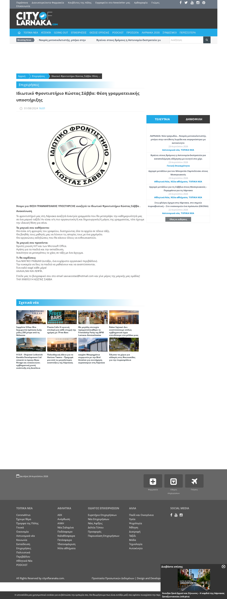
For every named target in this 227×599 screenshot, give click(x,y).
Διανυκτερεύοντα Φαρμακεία (48, 2)
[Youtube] (193, 2)
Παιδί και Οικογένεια (141, 515)
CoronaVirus (23, 515)
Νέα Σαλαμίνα (65, 527)
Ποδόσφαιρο (64, 531)
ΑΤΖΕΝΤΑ (46, 32)
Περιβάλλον (23, 556)
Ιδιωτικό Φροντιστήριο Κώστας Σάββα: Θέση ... (76, 76)
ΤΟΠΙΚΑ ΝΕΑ (31, 32)
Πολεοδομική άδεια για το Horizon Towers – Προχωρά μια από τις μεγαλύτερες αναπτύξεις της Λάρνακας (60, 358)
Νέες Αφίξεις (95, 523)
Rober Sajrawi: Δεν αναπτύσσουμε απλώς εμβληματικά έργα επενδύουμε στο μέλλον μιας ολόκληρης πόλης (123, 332)
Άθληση (133, 527)
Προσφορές (94, 531)
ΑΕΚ (59, 515)
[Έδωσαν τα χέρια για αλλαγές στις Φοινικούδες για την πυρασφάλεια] (124, 344)
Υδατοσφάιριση (66, 544)
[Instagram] (199, 2)
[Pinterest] (204, 2)
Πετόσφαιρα (64, 540)
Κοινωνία (21, 540)
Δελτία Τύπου (96, 527)
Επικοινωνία (23, 6)
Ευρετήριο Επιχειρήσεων (102, 515)
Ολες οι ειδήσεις (178, 219)
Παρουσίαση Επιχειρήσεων (103, 535)
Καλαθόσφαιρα (66, 535)
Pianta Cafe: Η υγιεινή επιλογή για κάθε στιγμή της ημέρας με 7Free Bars (61, 330)
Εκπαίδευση (23, 544)
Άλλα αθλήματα (179, 181)
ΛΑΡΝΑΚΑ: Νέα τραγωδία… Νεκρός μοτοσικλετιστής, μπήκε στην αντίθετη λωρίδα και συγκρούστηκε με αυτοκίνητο (178, 139)
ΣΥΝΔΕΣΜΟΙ (170, 32)
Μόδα (132, 540)
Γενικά (20, 527)
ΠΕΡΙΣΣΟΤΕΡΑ (188, 32)
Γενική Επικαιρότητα (178, 165)
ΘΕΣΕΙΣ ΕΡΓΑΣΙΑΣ (99, 32)
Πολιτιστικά (23, 552)
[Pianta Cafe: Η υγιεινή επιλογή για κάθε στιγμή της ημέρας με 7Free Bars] (62, 317)
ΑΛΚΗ (60, 523)
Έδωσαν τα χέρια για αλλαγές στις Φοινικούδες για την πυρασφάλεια (122, 357)
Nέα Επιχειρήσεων (98, 519)
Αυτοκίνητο (136, 548)
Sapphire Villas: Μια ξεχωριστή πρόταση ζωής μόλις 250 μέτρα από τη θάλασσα (29, 331)
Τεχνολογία (135, 544)
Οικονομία (22, 531)
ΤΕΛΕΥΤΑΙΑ (162, 119)
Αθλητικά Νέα (161, 181)
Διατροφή (134, 531)
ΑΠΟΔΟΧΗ (187, 595)
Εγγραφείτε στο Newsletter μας (112, 2)
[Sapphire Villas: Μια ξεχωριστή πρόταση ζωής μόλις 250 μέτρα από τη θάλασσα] (31, 317)
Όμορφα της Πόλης (27, 523)
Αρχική (21, 76)
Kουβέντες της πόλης (80, 2)
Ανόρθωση (63, 519)
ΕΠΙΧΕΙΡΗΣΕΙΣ (79, 32)
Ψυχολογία (135, 523)
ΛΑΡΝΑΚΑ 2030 (151, 32)
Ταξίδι (132, 535)
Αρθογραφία (141, 2)
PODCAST (117, 32)
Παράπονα (22, 2)
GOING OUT (61, 32)
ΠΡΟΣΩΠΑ (132, 32)
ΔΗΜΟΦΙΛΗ (194, 119)
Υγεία (132, 519)
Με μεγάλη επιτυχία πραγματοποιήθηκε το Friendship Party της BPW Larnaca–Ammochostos (91, 331)
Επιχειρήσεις (38, 76)
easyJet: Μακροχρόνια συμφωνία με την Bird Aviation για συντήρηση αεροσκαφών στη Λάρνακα (91, 358)
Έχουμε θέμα (23, 519)
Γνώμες (155, 2)
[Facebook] (182, 2)
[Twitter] (187, 2)
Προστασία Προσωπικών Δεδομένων (113, 578)
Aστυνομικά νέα (170, 149)
